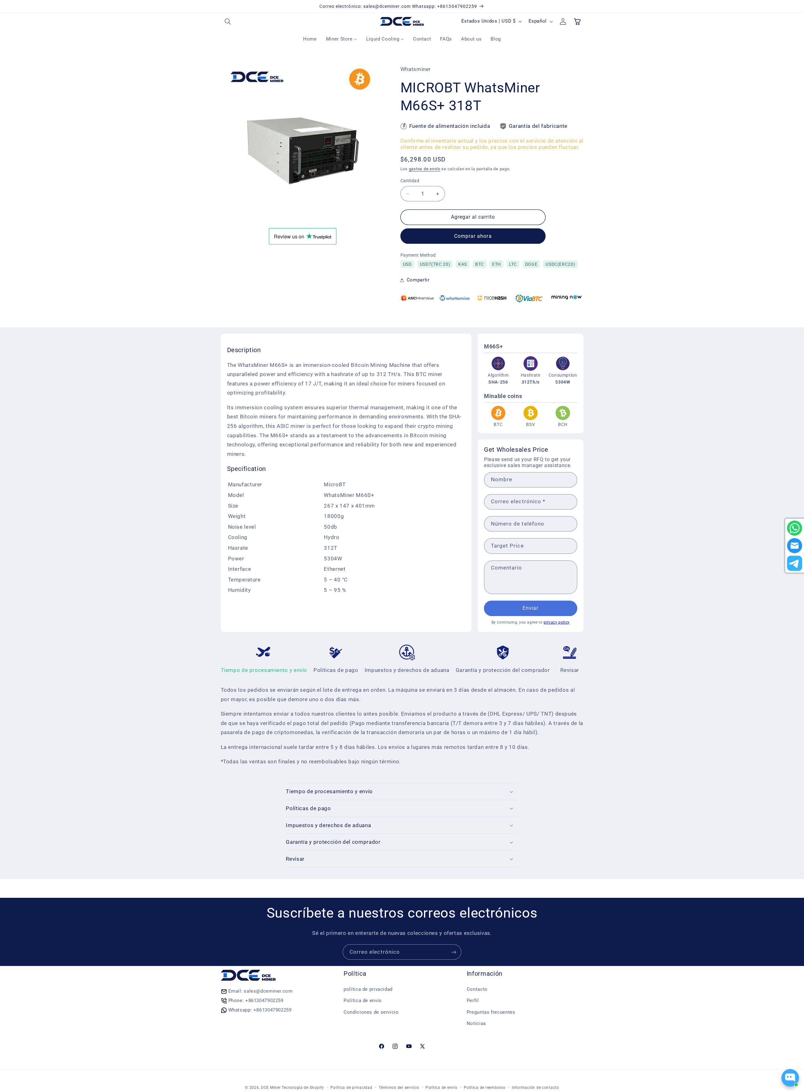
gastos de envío (424, 169)
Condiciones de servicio (371, 1012)
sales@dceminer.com (268, 991)
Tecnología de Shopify (303, 1087)
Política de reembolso (484, 1087)
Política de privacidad (351, 1087)
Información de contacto (535, 1087)
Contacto (477, 989)
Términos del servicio (399, 1087)
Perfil (473, 1000)
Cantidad (409, 180)
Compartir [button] (418, 280)
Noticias (476, 1023)
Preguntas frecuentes (491, 1012)
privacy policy (557, 622)
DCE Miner (271, 1087)
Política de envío (363, 1000)
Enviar (530, 608)
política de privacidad (368, 989)
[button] (228, 21)
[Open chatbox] (790, 1078)
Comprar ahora (473, 236)
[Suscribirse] (454, 952)
